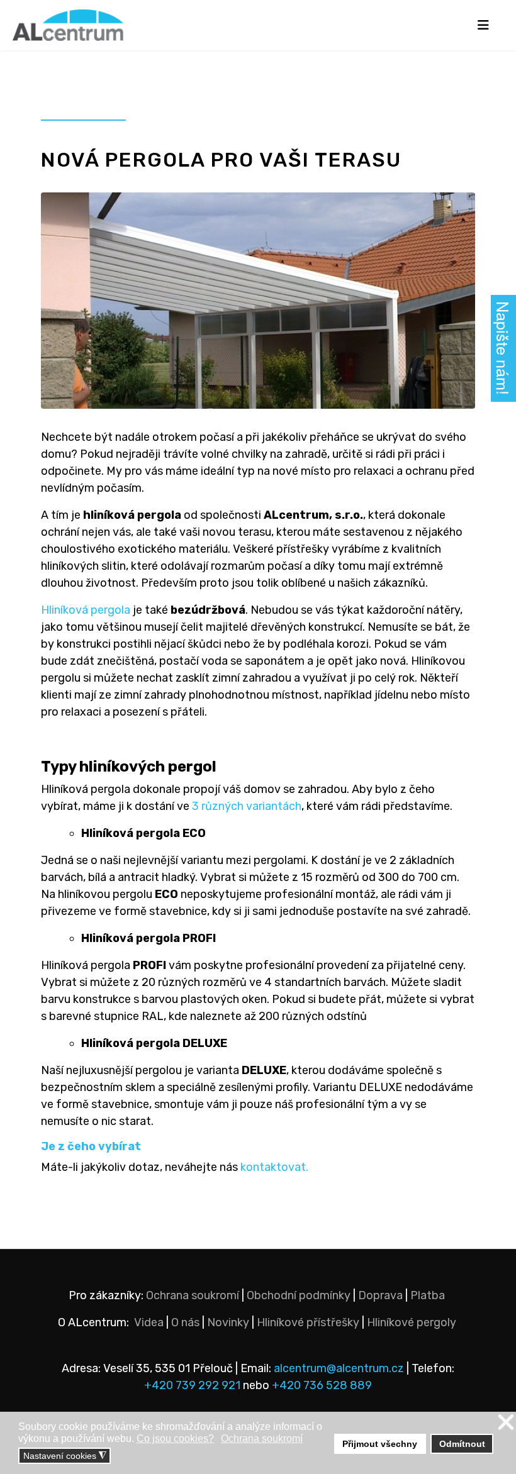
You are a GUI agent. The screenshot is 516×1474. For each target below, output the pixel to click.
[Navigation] (483, 25)
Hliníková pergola (85, 610)
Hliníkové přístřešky (308, 1322)
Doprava (380, 1295)
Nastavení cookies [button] (64, 1456)
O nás (185, 1322)
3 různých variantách (246, 806)
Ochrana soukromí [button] (262, 1438)
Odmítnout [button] (462, 1444)
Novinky (228, 1322)
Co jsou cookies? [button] (175, 1438)
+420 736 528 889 (322, 1385)
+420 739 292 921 (192, 1385)
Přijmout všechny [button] (379, 1444)
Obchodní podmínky (299, 1295)
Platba (427, 1295)
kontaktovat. (274, 1167)
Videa (149, 1322)
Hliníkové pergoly (411, 1322)
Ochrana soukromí (192, 1295)
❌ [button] (506, 1422)
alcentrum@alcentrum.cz (340, 1368)
